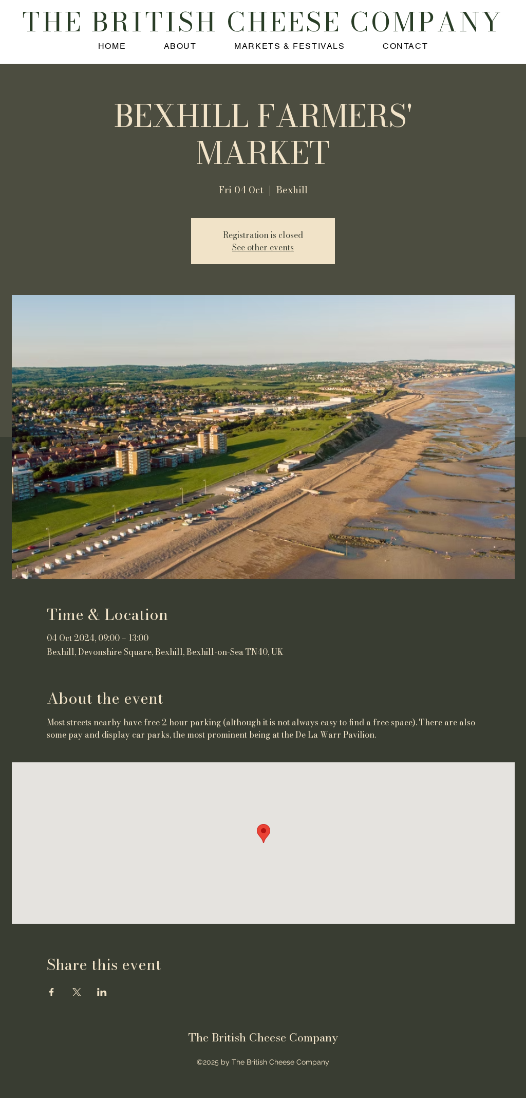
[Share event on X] (77, 992)
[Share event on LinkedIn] (102, 992)
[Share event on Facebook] (52, 992)
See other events (263, 247)
